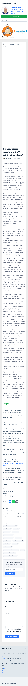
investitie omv (7, 543)
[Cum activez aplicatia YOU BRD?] (4, 671)
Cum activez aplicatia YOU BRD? (15, 671)
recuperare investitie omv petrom (11, 549)
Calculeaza (8, 606)
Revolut (5, 519)
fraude (10, 510)
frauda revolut (19, 537)
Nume (7, 590)
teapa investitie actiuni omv (10, 552)
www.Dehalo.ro (21, 679)
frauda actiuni (15, 531)
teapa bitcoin (12, 519)
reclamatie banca (7, 516)
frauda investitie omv (8, 537)
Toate (19, 519)
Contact (4, 683)
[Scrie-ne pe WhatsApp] (13, 501)
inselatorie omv (7, 540)
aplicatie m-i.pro (7, 528)
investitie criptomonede (18, 540)
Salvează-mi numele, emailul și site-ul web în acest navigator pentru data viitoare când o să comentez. (14, 630)
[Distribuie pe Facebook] (10, 501)
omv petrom (15, 543)
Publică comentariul (12, 636)
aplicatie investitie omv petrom (10, 525)
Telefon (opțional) (9, 601)
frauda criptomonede (8, 534)
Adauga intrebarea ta (14, 16)
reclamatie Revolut (17, 516)
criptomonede (7, 531)
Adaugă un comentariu (11, 613)
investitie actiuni (19, 513)
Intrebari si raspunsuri (8, 513)
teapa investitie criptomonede (10, 555)
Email (7, 596)
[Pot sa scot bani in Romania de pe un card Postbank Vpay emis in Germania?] (4, 658)
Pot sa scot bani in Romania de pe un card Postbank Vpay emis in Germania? (16, 658)
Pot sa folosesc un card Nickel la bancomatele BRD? (13, 664)
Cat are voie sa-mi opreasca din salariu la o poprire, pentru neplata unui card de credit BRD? (14, 652)
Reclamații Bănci (9, 3)
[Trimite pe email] (16, 501)
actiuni (5, 510)
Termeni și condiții (11, 683)
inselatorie (17, 510)
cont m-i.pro (16, 528)
